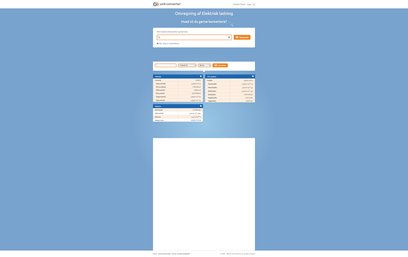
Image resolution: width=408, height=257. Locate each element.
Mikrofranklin (212, 87)
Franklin (209, 80)
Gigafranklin (212, 101)
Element (158, 117)
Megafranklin (212, 98)
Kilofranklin (212, 94)
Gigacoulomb (160, 100)
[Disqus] (204, 169)
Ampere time (159, 120)
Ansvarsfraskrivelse (164, 254)
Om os (155, 254)
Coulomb (158, 80)
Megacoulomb (161, 97)
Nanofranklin (212, 84)
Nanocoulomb (160, 83)
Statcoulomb (159, 113)
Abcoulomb (159, 110)
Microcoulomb (161, 87)
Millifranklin (212, 91)
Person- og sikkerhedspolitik (181, 254)
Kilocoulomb (160, 93)
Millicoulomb (160, 90)
